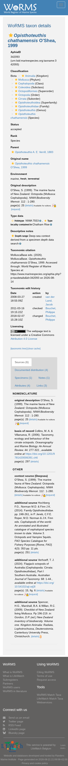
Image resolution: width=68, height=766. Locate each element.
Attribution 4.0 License (24, 338)
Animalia (30, 75)
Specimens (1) (23, 377)
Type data (17, 215)
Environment (19, 173)
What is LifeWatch (13, 675)
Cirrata (22, 98)
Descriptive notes (22, 231)
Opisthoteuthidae (28, 106)
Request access (46, 679)
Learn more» (63, 746)
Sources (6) (22, 362)
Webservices (44, 702)
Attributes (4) (22, 385)
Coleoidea (24, 87)
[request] (15, 209)
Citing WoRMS (45, 672)
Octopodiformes (27, 91)
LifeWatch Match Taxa (50, 698)
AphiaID (16, 52)
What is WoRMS (12, 672)
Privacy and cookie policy (35, 763)
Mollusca (23, 79)
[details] (29, 205)
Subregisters (10, 679)
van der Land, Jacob (50, 300)
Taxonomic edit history (25, 288)
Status (15, 124)
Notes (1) (44, 377)
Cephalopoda (26, 83)
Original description (23, 185)
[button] (11, 35)
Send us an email (18, 717)
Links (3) (42, 385)
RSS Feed (14, 725)
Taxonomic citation (23, 250)
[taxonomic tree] (19, 348)
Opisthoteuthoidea (29, 102)
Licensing (17, 326)
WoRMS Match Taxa (49, 694)
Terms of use (44, 675)
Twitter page (15, 721)
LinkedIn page (17, 729)
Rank (14, 135)
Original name (20, 158)
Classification (19, 71)
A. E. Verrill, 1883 (34, 152)
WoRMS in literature (15, 691)
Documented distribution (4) (31, 369)
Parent (15, 147)
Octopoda (24, 94)
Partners (8, 683)
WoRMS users (11, 687)
